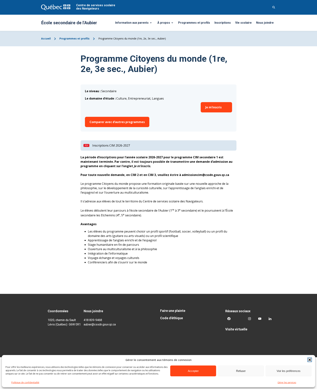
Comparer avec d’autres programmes (117, 122)
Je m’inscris (213, 107)
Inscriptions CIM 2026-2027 (111, 145)
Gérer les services (287, 382)
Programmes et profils (194, 22)
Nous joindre (265, 22)
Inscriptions (222, 22)
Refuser (241, 370)
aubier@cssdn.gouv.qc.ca (100, 324)
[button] (309, 360)
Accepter (193, 370)
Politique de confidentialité (25, 382)
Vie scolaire (243, 22)
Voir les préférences (288, 370)
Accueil (46, 38)
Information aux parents (134, 23)
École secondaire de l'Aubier (69, 23)
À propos (166, 23)
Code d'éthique (171, 318)
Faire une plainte (172, 311)
